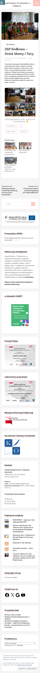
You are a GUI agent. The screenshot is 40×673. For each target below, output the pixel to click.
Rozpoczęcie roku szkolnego (22, 543)
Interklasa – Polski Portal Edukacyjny (17, 623)
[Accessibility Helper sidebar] (2, 2)
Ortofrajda (8, 627)
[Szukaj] (33, 204)
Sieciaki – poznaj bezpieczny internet (17, 625)
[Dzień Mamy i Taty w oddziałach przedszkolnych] (11, 145)
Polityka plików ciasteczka (24, 665)
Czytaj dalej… (29, 277)
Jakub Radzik (22, 58)
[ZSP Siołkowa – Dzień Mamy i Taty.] (20, 26)
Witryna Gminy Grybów (13, 615)
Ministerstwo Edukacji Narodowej (16, 621)
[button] (15, 95)
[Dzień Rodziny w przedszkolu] (25, 145)
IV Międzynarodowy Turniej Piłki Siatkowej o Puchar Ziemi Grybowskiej (9, 191)
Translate (20, 645)
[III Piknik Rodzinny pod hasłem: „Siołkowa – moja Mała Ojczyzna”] (11, 160)
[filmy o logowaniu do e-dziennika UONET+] (20, 315)
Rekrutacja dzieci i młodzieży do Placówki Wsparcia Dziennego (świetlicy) (24, 537)
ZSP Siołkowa (10, 44)
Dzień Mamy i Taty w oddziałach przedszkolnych (10, 152)
